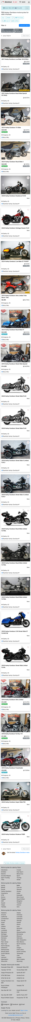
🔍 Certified (15, 21)
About (18, 1020)
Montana (3, 938)
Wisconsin (4, 961)
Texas (3, 955)
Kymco (3, 897)
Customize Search (24, 25)
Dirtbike (3, 872)
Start (27, 8)
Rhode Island (5, 951)
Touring (19, 877)
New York (4, 944)
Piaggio (3, 899)
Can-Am (19, 887)
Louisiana (4, 930)
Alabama (3, 913)
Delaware (19, 918)
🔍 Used (5, 21)
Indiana (3, 926)
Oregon (19, 947)
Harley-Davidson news (22, 852)
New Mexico (20, 942)
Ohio (18, 946)
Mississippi (4, 936)
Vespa (3, 905)
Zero (18, 907)
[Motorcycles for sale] (13, 2)
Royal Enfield (21, 899)
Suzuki (3, 903)
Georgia (19, 920)
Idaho (3, 924)
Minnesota (20, 934)
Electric (3, 874)
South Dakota (5, 953)
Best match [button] (26, 35)
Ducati (3, 889)
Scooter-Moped (6, 875)
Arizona (3, 914)
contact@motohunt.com (15, 1015)
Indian (18, 893)
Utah (18, 955)
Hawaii (19, 922)
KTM (2, 895)
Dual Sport (20, 872)
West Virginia (21, 959)
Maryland (4, 932)
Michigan (4, 934)
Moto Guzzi (20, 897)
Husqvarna (4, 893)
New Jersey (4, 942)
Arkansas (19, 914)
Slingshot (19, 901)
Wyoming (19, 961)
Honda (19, 891)
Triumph (19, 903)
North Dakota (5, 946)
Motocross (20, 874)
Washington (4, 959)
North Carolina (21, 944)
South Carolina (21, 951)
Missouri (19, 936)
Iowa (18, 926)
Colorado (19, 916)
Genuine (19, 889)
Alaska (19, 913)
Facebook (15, 1004)
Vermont (3, 957)
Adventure (4, 870)
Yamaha (3, 907)
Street (18, 879)
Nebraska (19, 938)
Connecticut (5, 918)
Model (9, 17)
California (4, 916)
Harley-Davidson (6, 891)
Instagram (6, 1004)
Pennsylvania (5, 949)
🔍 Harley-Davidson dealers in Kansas (14, 863)
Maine (18, 930)
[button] (3, 48)
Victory (19, 905)
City (3, 17)
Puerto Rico (20, 949)
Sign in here (24, 1010)
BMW (18, 885)
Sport (18, 875)
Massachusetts (21, 932)
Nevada (3, 940)
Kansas (3, 928)
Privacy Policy (20, 1018)
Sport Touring (5, 877)
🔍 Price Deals (18, 17)
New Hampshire (21, 940)
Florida (3, 920)
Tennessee (20, 953)
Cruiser (19, 870)
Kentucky (19, 928)
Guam (3, 922)
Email (23, 1004)
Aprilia (3, 885)
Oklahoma (4, 947)
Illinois (18, 924)
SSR (2, 901)
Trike (2, 879)
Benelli (3, 887)
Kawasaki (19, 895)
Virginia (19, 957)
